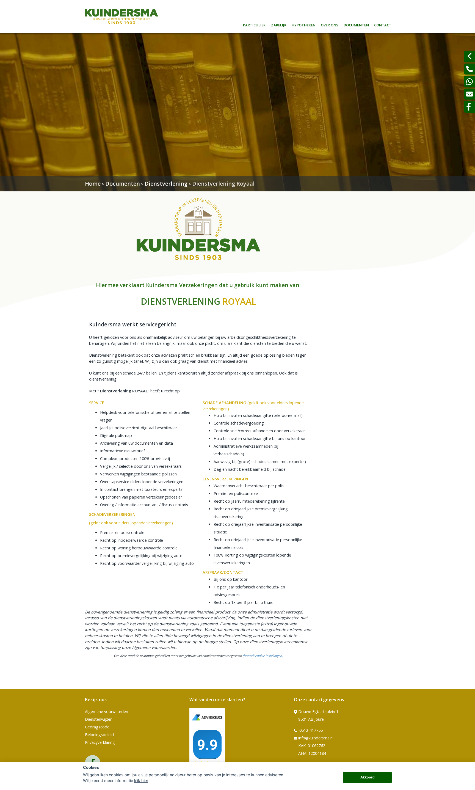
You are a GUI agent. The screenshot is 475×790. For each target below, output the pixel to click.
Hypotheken (304, 24)
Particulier (254, 24)
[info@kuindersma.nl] (469, 94)
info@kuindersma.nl (315, 738)
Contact (382, 24)
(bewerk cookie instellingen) (263, 656)
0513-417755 (310, 730)
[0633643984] (469, 81)
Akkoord (367, 777)
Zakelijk (278, 24)
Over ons (329, 24)
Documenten (356, 24)
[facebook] (469, 107)
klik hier (141, 780)
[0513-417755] (469, 69)
